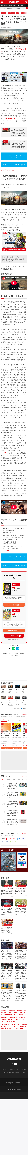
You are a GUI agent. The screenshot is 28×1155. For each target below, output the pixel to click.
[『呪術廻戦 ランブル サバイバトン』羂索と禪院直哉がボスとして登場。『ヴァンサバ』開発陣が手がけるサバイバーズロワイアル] (23, 803)
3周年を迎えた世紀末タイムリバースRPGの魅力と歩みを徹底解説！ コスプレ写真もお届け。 (21, 911)
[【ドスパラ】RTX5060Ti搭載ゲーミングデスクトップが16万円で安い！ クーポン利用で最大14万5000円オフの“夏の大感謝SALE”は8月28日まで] (21, 986)
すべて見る (24, 714)
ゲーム (4, 720)
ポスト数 (24, 779)
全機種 (3, 839)
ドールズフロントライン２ (8, 886)
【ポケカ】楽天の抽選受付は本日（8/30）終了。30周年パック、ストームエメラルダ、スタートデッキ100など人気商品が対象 (12, 795)
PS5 (14, 5)
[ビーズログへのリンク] (19, 1082)
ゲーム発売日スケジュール (10, 834)
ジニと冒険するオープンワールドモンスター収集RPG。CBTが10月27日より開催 (20, 891)
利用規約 (24, 1070)
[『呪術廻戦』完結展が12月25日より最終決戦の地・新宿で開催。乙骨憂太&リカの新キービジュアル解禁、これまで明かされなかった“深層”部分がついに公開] (23, 812)
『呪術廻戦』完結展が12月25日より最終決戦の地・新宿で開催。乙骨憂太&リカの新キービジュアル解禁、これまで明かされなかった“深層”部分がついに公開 (12, 813)
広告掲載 (22, 1072)
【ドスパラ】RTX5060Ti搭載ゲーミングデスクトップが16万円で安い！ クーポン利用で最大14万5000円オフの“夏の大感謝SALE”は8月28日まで (20, 994)
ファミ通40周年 (8, 925)
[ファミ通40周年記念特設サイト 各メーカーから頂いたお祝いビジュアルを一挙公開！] (7, 922)
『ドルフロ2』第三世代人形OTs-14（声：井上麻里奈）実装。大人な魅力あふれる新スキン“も (7, 891)
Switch (10, 5)
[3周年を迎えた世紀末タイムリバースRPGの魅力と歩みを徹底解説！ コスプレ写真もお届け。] (21, 902)
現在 (3, 779)
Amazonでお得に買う (14, 605)
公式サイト (6, 551)
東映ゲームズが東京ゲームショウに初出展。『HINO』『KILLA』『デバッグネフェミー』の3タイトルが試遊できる (14, 1019)
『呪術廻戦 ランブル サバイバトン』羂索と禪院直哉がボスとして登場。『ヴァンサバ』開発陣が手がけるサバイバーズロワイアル (12, 804)
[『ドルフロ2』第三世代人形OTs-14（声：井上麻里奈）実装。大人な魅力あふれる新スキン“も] (7, 883)
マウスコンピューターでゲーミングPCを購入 (14, 156)
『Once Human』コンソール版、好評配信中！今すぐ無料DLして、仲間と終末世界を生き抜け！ (6, 911)
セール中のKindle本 (13, 636)
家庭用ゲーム (11, 12)
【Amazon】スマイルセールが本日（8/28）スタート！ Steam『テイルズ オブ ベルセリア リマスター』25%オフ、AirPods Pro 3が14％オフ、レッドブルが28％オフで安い (21, 974)
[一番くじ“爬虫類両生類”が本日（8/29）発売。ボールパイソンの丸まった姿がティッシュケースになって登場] (23, 821)
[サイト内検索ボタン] (26, 2)
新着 (2, 5)
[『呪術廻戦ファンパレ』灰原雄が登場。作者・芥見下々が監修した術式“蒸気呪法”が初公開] (23, 785)
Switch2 (6, 5)
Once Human (8, 905)
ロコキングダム (22, 886)
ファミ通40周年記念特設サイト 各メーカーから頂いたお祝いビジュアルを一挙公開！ (6, 930)
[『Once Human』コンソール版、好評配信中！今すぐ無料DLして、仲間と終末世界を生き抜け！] (7, 902)
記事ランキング (6, 776)
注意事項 (5, 1072)
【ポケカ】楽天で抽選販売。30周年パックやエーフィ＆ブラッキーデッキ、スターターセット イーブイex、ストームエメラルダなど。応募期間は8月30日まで (7, 994)
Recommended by (17, 708)
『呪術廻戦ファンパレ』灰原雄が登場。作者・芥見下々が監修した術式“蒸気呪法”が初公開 (12, 786)
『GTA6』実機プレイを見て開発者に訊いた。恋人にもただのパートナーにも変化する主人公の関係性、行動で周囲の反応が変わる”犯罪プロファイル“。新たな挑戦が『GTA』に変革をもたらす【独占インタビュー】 (21, 954)
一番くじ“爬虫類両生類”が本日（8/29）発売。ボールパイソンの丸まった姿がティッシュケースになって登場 (12, 822)
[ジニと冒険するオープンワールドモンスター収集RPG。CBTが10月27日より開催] (21, 883)
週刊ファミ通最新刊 (8, 850)
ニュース (22, 8)
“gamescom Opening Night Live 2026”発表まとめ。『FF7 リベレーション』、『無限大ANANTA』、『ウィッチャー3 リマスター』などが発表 (7, 974)
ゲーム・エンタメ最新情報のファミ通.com (10, 8)
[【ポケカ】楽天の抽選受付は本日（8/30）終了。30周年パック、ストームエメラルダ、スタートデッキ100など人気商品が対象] (23, 794)
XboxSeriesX (13, 842)
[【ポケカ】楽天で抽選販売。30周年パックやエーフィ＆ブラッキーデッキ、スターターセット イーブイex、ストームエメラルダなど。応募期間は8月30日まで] (7, 986)
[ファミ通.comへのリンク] (14, 2)
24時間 (8, 779)
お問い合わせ (5, 1070)
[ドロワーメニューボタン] (2, 2)
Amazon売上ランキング (9, 715)
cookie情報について (14, 1072)
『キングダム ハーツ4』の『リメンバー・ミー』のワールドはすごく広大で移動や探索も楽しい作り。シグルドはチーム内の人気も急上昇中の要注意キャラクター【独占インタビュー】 (7, 954)
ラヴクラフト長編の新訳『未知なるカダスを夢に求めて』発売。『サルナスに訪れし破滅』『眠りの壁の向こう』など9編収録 (13, 1012)
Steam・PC (5, 842)
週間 (14, 779)
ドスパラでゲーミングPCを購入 (15, 165)
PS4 (23, 839)
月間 (19, 779)
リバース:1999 (22, 905)
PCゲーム (18, 5)
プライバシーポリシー (15, 1070)
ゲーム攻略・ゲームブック (14, 720)
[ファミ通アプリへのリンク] (9, 1082)
